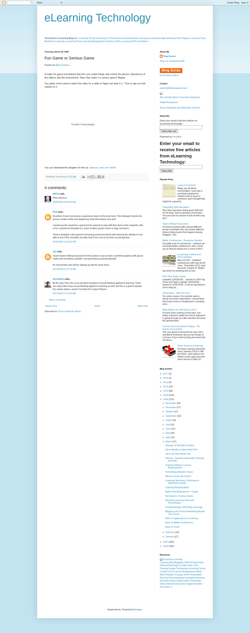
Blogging (178, 562)
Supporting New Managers (176, 207)
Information (174, 565)
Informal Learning (138, 38)
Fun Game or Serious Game (179, 496)
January (170, 536)
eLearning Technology (97, 18)
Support (190, 584)
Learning (164, 562)
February (170, 532)
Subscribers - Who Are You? (176, 293)
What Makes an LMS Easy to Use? (180, 309)
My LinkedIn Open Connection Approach (180, 97)
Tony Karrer (60, 177)
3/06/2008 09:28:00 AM (64, 202)
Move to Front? (172, 527)
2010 (166, 391)
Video (163, 584)
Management (188, 571)
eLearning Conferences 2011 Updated (189, 255)
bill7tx (56, 194)
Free (162, 587)
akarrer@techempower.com (173, 88)
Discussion (180, 584)
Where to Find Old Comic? (178, 476)
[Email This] (89, 177)
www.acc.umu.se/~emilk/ (102, 167)
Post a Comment (57, 300)
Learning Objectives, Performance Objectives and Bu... (182, 481)
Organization (182, 580)
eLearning (193, 568)
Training (164, 568)
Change (179, 574)
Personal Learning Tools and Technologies (179, 501)
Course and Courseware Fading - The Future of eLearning (181, 327)
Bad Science (62, 65)
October (170, 411)
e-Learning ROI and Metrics (135, 41)
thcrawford (58, 279)
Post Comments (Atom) (69, 311)
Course (177, 571)
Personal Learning (120, 38)
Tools (190, 565)
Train (195, 565)
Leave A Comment (187, 185)
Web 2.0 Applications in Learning (181, 518)
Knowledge (195, 580)
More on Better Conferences (179, 522)
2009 (166, 395)
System (198, 584)
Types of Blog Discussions (176, 224)
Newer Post (51, 306)
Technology (182, 568)
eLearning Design (157, 38)
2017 (166, 373)
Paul (55, 212)
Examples (190, 578)
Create (183, 565)
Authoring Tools (174, 38)
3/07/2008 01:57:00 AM (64, 269)
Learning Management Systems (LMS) (101, 41)
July (168, 424)
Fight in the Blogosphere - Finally (181, 491)
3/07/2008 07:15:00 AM (64, 293)
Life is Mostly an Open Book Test (181, 449)
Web (162, 574)
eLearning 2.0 (103, 38)
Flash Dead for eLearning (190, 345)
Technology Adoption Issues (179, 472)
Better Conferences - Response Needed (182, 240)
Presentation (195, 574)
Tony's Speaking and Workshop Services (180, 107)
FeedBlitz (177, 136)
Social (202, 568)
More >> (169, 587)
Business (200, 578)
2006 (166, 546)
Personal (164, 578)
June (168, 428)
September (171, 416)
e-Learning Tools (73, 41)
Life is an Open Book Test (178, 454)
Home (97, 306)
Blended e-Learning (54, 41)
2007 (166, 542)
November (171, 407)
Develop (194, 562)
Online (198, 571)
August (169, 420)
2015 (166, 378)
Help (201, 562)
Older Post (142, 306)
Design (172, 568)
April (168, 437)
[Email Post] (83, 177)
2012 (166, 382)
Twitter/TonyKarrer (169, 102)
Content (164, 571)
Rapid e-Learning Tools (194, 38)
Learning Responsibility (177, 487)
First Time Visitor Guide (174, 276)
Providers (169, 574)
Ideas (173, 580)
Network (170, 584)
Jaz (54, 251)
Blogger (138, 609)
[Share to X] (96, 177)
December (171, 403)
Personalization (177, 578)
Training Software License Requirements (178, 466)
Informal (164, 565)
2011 (166, 386)
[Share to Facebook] (99, 177)
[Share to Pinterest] (103, 177)
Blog (171, 562)
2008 (166, 399)
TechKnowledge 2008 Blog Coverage (184, 507)
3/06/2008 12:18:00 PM (64, 241)
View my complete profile (172, 61)
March (169, 441)
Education (165, 580)
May (168, 433)
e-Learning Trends (86, 38)
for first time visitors (169, 75)
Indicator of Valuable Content (179, 445)
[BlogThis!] (92, 177)
